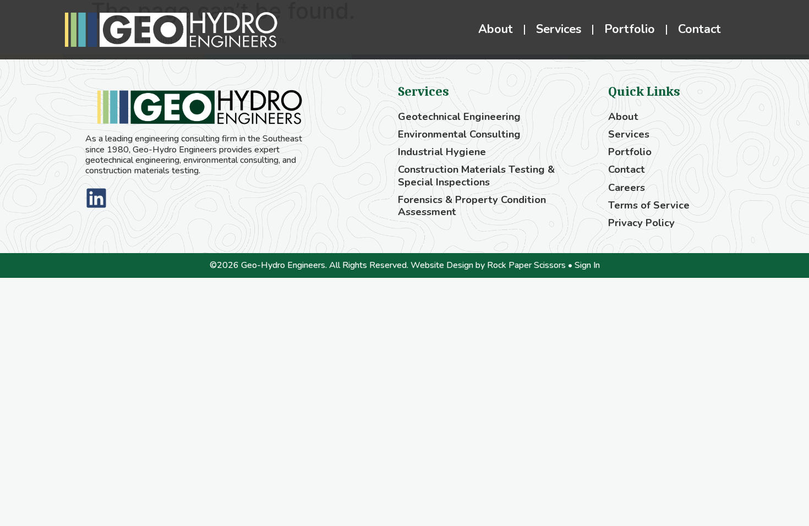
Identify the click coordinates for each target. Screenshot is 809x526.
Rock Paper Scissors (526, 265)
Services (558, 29)
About (495, 29)
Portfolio (629, 29)
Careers (626, 188)
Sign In (587, 265)
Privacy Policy (641, 223)
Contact (699, 29)
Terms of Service (649, 205)
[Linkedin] (96, 198)
